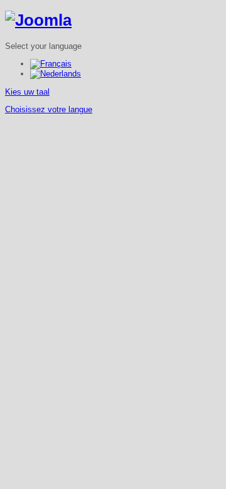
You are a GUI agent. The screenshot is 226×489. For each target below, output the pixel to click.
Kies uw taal (27, 92)
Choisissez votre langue (48, 109)
